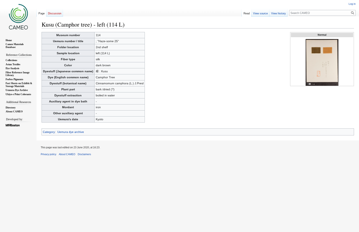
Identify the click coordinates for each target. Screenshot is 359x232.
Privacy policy (48, 154)
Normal (322, 34)
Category (49, 132)
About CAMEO (67, 154)
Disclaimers (84, 154)
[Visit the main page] (18, 16)
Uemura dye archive (70, 132)
